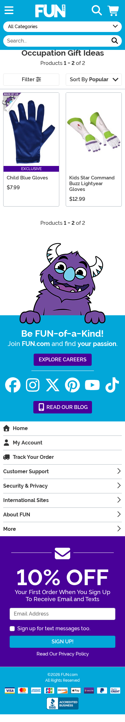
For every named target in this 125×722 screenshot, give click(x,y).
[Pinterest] (72, 385)
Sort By (89, 79)
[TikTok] (112, 385)
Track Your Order (33, 457)
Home (20, 428)
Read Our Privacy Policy (63, 654)
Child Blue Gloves (27, 178)
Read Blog (66, 407)
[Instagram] (32, 385)
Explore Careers (63, 360)
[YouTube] (92, 385)
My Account (27, 443)
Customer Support (26, 471)
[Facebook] (13, 385)
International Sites (26, 500)
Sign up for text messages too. (53, 628)
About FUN (16, 515)
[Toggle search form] (97, 10)
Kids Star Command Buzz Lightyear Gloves (92, 183)
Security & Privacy (25, 486)
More (9, 529)
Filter (29, 79)
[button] (114, 10)
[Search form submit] (115, 41)
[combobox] (55, 41)
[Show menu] (9, 10)
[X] (52, 385)
